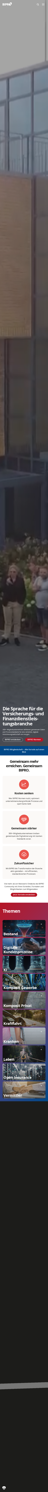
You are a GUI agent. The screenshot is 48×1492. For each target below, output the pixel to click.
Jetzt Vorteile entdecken (24, 894)
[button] (4, 1488)
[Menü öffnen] (43, 4)
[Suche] (38, 4)
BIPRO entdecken (13, 739)
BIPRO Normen (34, 739)
